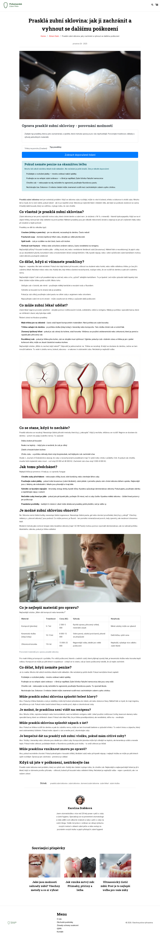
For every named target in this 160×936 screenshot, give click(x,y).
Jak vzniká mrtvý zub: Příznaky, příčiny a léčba (80, 886)
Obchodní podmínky (65, 922)
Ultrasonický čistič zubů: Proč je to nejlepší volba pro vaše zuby (115, 886)
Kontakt (60, 932)
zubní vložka (115, 783)
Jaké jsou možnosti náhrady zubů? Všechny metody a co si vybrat (44, 886)
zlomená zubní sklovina (90, 783)
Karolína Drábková (80, 808)
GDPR (59, 928)
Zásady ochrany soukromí (67, 925)
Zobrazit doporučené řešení (80, 154)
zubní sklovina (74, 783)
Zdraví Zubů (54, 36)
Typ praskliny (55, 147)
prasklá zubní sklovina (59, 783)
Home (43, 36)
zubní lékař (104, 783)
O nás (59, 919)
